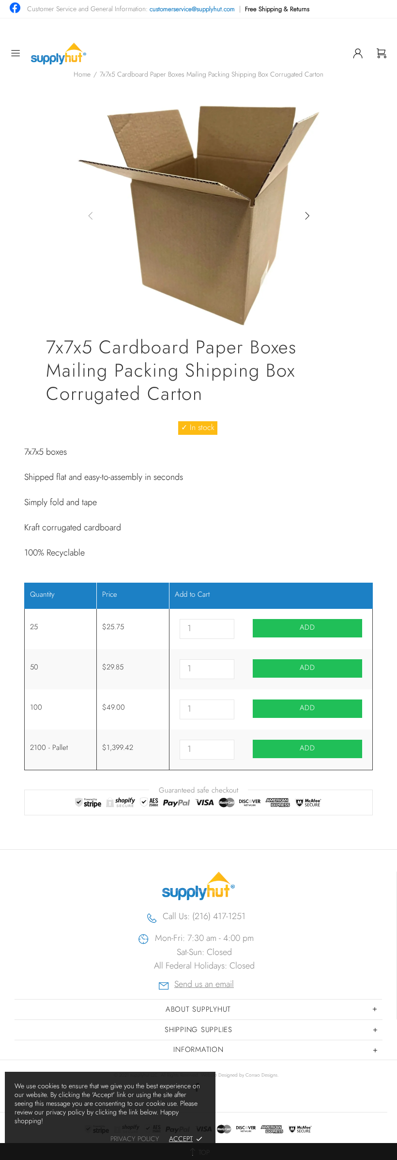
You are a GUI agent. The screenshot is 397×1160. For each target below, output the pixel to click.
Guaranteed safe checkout (198, 790)
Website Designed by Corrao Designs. (240, 1075)
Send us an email (204, 985)
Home (82, 74)
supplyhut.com (58, 53)
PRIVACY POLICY (134, 1139)
